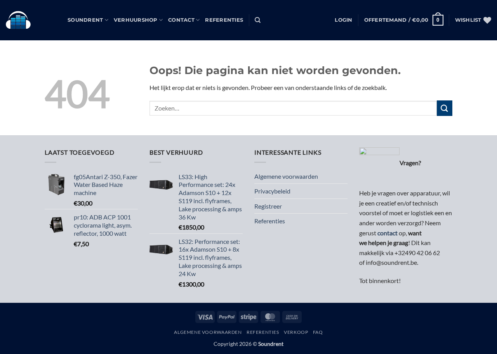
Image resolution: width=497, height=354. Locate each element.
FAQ (318, 332)
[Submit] (444, 108)
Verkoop (296, 332)
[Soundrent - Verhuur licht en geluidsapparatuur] (31, 20)
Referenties (224, 20)
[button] (343, 20)
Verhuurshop (136, 20)
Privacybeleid (272, 191)
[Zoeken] (258, 20)
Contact (181, 20)
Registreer (268, 206)
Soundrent (85, 20)
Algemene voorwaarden (286, 176)
